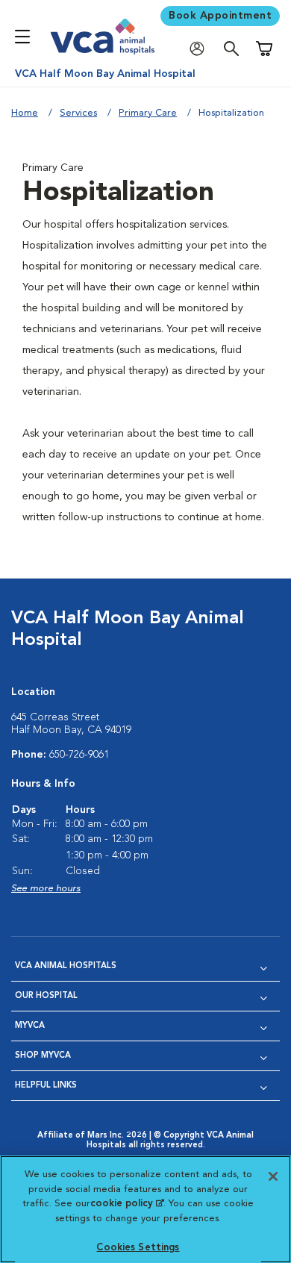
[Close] (273, 1176)
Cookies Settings (137, 1248)
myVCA (30, 1026)
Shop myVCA (43, 1056)
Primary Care (148, 113)
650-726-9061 (79, 754)
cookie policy (126, 1204)
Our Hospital (46, 996)
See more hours (46, 889)
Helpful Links (46, 1086)
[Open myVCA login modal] (201, 49)
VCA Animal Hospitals (65, 966)
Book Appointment (220, 15)
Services (78, 113)
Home (24, 113)
